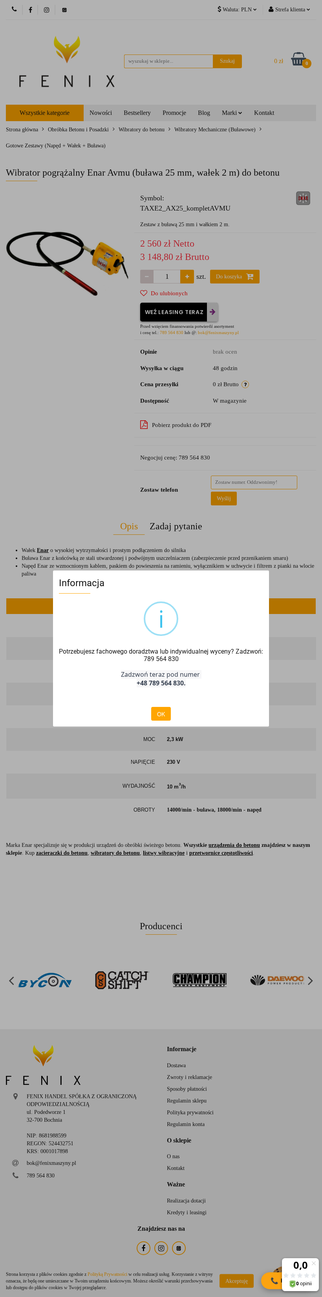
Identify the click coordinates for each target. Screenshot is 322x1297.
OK (161, 714)
